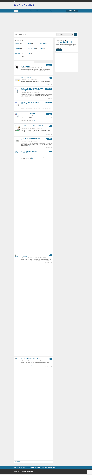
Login (77, 1)
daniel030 (28, 141)
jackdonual (29, 115)
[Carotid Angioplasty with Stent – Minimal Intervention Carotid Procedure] (17, 130)
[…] (27, 72)
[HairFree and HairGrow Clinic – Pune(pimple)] (17, 152)
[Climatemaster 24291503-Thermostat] (17, 118)
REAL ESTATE (43, 43)
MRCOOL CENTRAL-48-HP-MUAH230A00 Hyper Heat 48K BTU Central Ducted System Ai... (32, 89)
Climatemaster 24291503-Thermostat (30, 114)
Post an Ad (72, 10)
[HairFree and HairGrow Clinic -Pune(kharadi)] (17, 256)
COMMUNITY (17, 48)
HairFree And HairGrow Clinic (34, 257)
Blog (31, 10)
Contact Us (41, 10)
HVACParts (29, 92)
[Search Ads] (75, 34)
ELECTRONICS (18, 53)
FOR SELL (30, 45)
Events (29, 43)
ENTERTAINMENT (18, 56)
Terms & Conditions (52, 467)
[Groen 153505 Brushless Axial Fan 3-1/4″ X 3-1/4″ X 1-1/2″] (17, 69)
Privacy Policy (44, 467)
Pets (29, 56)
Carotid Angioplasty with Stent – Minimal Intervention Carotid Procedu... (32, 126)
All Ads (26, 10)
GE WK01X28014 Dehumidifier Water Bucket (30, 139)
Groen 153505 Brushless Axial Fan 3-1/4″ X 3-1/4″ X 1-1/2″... (31, 65)
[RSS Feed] (14, 1)
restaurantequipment (30, 67)
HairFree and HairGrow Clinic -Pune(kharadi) (29, 255)
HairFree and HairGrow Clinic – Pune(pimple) (29, 152)
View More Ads (17, 461)
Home (16, 10)
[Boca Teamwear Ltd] (17, 82)
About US (36, 10)
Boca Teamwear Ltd (26, 77)
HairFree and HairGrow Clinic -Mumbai (31, 358)
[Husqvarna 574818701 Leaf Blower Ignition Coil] (17, 107)
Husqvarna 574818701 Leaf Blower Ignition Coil (30, 103)
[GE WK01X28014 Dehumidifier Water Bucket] (17, 143)
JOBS (29, 53)
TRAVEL (41, 48)
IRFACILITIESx (32, 128)
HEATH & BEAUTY (31, 48)
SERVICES (42, 45)
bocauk (28, 79)
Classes (17, 45)
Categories (21, 10)
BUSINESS (17, 43)
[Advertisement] (46, 22)
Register (73, 1)
